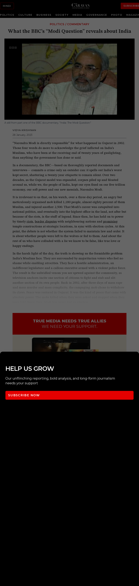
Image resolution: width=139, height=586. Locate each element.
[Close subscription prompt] (135, 358)
